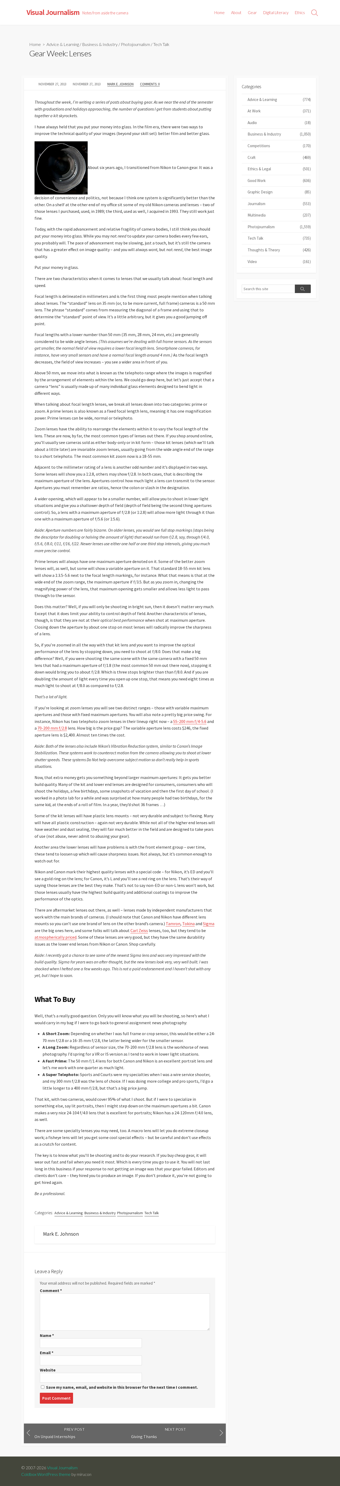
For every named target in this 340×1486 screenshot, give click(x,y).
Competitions (279, 145)
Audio (279, 122)
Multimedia (279, 215)
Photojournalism (135, 44)
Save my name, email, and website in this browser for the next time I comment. (122, 1387)
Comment (51, 1290)
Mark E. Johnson (120, 84)
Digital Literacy (275, 12)
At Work (279, 110)
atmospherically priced (55, 937)
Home (219, 12)
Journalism (279, 203)
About (236, 12)
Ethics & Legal (279, 168)
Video (279, 261)
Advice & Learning (62, 44)
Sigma (208, 923)
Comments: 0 (150, 84)
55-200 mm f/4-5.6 (189, 721)
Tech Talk (161, 44)
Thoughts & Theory (279, 249)
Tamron (173, 923)
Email (46, 1352)
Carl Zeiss (139, 930)
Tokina (188, 923)
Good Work (279, 180)
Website (48, 1370)
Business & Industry (100, 44)
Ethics (300, 12)
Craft (279, 157)
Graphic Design (279, 191)
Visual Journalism (62, 1467)
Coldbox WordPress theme (46, 1474)
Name (47, 1335)
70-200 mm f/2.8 (52, 728)
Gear (252, 12)
